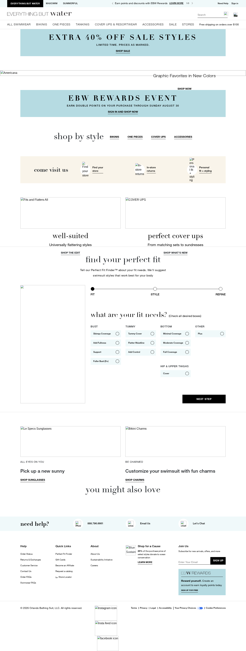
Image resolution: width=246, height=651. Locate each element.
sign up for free (189, 590)
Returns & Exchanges (30, 559)
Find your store (97, 169)
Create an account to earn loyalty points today (201, 583)
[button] (235, 3)
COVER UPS (158, 136)
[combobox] (213, 15)
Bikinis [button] (41, 24)
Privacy (143, 608)
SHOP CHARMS (134, 479)
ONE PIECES (135, 136)
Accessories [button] (153, 24)
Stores (188, 24)
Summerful (70, 3)
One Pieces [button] (61, 24)
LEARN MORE (176, 3)
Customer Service (28, 565)
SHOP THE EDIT (70, 252)
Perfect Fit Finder (63, 554)
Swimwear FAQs (28, 583)
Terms (134, 608)
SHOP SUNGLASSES (32, 479)
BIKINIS (114, 136)
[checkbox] (106, 333)
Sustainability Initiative (101, 559)
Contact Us (25, 571)
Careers (94, 565)
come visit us (51, 169)
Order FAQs (26, 577)
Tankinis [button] (83, 24)
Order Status (26, 554)
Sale (173, 24)
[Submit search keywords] (226, 14)
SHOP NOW (184, 88)
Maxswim (51, 3)
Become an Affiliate (64, 565)
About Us (95, 554)
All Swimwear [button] (19, 24)
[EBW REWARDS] (202, 574)
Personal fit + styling (205, 169)
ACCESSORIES (183, 136)
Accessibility (165, 608)
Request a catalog (64, 571)
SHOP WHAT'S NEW (175, 252)
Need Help (223, 3)
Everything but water (25, 3)
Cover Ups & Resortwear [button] (116, 24)
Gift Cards (60, 559)
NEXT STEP (203, 398)
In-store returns (151, 169)
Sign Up (218, 560)
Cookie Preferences (216, 608)
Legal (153, 608)
